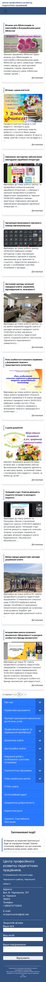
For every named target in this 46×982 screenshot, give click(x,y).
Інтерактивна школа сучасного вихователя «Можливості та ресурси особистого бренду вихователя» (23, 635)
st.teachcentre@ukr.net (16, 914)
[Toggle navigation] (5, 11)
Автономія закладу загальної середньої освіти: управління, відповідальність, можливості (20, 287)
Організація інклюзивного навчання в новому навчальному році (23, 224)
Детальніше (37, 77)
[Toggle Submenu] (40, 702)
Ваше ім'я (8, 926)
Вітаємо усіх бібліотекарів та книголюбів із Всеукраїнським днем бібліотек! (22, 28)
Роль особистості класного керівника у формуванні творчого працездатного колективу (23, 362)
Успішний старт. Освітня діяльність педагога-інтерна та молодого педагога (22, 495)
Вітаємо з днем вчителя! (17, 90)
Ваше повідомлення (14, 944)
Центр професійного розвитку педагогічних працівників (17, 4)
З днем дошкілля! (14, 427)
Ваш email (8, 935)
